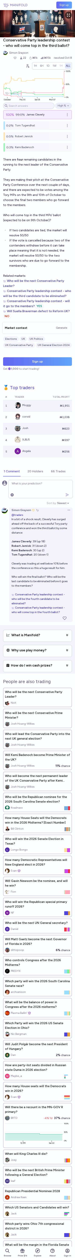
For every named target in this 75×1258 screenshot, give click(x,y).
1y (37, 510)
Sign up (64, 5)
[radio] (35, 66)
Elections (11, 339)
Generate (61, 327)
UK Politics (36, 339)
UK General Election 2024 (54, 345)
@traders (17, 515)
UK (23, 339)
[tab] (12, 471)
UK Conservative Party (19, 345)
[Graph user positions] (27, 66)
